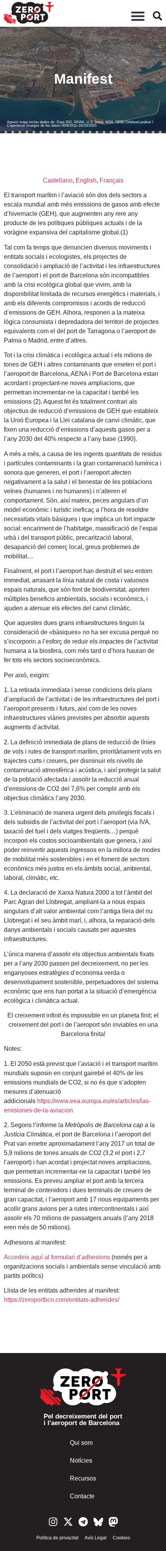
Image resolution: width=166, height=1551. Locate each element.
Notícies (81, 1460)
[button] (138, 16)
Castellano (58, 180)
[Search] (157, 16)
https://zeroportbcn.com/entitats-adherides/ (61, 1299)
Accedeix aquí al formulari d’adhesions (57, 1257)
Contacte (82, 1496)
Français (112, 180)
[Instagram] (53, 1522)
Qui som (81, 1442)
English (86, 180)
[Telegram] (83, 1522)
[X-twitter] (68, 1522)
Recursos (83, 1478)
